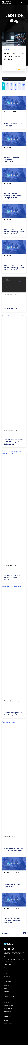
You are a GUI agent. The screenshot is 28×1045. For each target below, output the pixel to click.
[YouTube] (13, 949)
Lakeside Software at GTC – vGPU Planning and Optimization (13, 442)
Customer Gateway (8, 1026)
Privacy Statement (8, 952)
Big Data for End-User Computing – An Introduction (12, 159)
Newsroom (6, 1002)
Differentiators (7, 968)
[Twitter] (9, 949)
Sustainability (7, 1029)
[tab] (19, 69)
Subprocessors (17, 952)
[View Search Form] (21, 2)
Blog (5, 999)
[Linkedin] (5, 949)
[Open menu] (24, 2)
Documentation (7, 1011)
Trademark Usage (14, 955)
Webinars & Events (8, 1005)
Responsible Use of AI (9, 953)
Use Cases (6, 985)
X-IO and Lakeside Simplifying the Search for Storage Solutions (13, 195)
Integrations (7, 976)
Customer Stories (8, 1008)
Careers (6, 1032)
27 (20, 933)
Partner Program (8, 1023)
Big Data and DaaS (10, 309)
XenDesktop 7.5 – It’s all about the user (12, 885)
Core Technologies (8, 973)
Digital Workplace (11, 86)
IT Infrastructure (15, 86)
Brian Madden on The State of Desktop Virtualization (14, 849)
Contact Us (6, 1035)
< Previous (5, 933)
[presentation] (14, 39)
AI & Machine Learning (7, 86)
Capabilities (6, 970)
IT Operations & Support (23, 86)
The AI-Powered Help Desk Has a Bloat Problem (14, 56)
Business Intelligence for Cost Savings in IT (13, 714)
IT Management (19, 86)
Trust (23, 952)
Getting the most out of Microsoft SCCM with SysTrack (12, 577)
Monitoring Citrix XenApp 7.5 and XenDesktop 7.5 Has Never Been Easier (14, 231)
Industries (6, 991)
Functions (6, 988)
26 (16, 933)
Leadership (6, 1020)
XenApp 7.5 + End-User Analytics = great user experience (12, 920)
